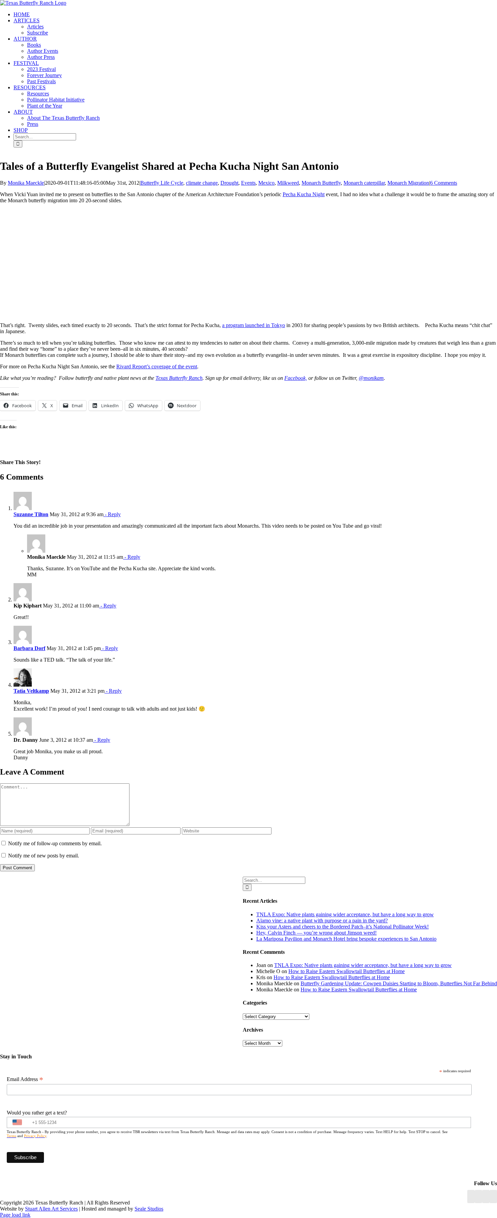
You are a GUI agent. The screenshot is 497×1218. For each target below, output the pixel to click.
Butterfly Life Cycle (161, 183)
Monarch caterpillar (364, 183)
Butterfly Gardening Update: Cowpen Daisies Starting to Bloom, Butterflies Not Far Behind (399, 983)
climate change (202, 183)
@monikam (371, 378)
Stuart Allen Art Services (51, 1209)
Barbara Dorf (29, 648)
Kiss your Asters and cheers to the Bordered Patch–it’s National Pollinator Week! (342, 926)
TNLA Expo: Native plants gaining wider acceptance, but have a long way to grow (345, 914)
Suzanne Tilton (31, 514)
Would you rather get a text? (37, 1113)
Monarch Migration (408, 183)
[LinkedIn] (478, 1196)
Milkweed (288, 183)
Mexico (266, 183)
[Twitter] (493, 1196)
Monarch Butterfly (321, 183)
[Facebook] (471, 1196)
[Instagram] (486, 1196)
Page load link (15, 1215)
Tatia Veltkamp (31, 691)
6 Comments (443, 183)
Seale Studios (149, 1209)
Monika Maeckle (26, 183)
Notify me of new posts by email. (43, 855)
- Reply (112, 514)
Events (248, 183)
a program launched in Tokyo (253, 325)
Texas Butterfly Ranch (179, 378)
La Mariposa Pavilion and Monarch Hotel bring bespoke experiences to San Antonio (346, 939)
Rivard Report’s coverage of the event (156, 366)
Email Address (25, 1079)
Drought (229, 183)
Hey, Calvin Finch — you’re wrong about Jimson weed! (316, 933)
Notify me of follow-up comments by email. (55, 843)
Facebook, (295, 378)
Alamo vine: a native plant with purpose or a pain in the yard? (322, 920)
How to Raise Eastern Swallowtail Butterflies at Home (346, 971)
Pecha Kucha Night (304, 194)
